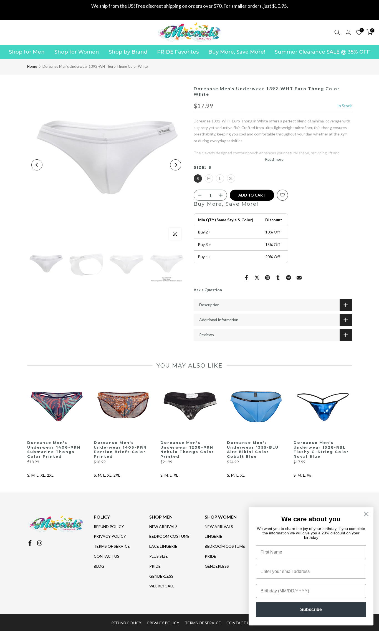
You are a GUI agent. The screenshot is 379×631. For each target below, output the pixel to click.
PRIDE (155, 566)
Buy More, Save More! (236, 52)
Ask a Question (208, 289)
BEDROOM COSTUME (169, 536)
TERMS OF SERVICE (112, 546)
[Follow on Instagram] (39, 543)
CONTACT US (106, 556)
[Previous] (36, 164)
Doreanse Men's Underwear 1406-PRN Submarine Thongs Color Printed (53, 449)
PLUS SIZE (158, 556)
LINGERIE (213, 536)
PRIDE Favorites (178, 52)
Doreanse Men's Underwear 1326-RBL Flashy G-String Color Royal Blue (321, 449)
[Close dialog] (366, 514)
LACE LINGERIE (163, 546)
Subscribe (311, 609)
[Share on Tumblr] (278, 277)
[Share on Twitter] (256, 277)
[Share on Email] (299, 277)
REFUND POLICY (109, 526)
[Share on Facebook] (246, 277)
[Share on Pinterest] (267, 277)
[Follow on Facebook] (30, 543)
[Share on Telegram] (288, 277)
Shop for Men (27, 52)
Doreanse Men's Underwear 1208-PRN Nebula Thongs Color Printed (187, 449)
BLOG (99, 566)
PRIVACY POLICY (110, 536)
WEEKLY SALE (162, 586)
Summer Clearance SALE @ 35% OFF (322, 52)
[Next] (175, 164)
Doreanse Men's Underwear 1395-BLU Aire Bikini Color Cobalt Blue (253, 449)
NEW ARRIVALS (163, 526)
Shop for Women (76, 52)
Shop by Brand (128, 52)
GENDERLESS (161, 576)
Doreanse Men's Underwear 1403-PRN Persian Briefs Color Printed (120, 449)
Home (32, 66)
